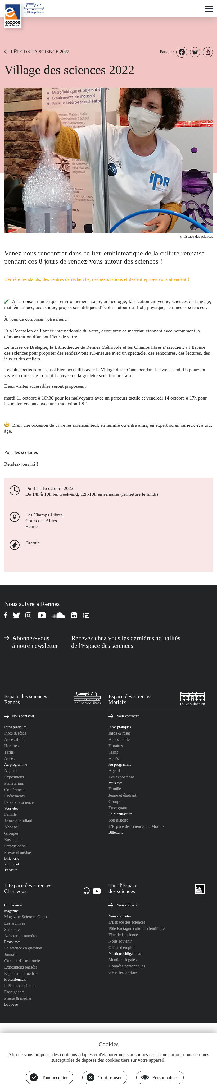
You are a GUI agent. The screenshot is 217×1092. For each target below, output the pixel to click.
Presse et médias (17, 852)
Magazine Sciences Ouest (25, 917)
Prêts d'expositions (19, 985)
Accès (9, 758)
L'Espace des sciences (126, 922)
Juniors (10, 954)
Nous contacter (23, 716)
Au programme (15, 764)
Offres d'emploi (121, 947)
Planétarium (14, 783)
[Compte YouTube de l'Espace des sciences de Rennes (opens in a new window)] (42, 615)
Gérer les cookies (122, 972)
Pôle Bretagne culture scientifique (136, 928)
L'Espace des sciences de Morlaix (136, 826)
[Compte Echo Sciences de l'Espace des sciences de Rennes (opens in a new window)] (86, 615)
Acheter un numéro (20, 936)
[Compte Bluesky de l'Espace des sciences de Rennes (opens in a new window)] (16, 615)
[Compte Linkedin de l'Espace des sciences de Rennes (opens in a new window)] (74, 615)
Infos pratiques (15, 727)
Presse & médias (18, 998)
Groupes (11, 833)
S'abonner (12, 929)
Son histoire (118, 820)
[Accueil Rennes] (12, 15)
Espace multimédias (20, 973)
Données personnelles (126, 966)
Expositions (14, 777)
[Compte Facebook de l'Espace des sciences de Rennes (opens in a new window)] (5, 615)
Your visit (11, 864)
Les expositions (121, 777)
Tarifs (9, 752)
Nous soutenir (120, 941)
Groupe (114, 801)
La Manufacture (120, 814)
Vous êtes (11, 808)
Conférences (14, 789)
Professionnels (15, 979)
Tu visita (10, 870)
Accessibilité (14, 739)
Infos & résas (15, 733)
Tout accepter (55, 1077)
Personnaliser (165, 1077)
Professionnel (15, 846)
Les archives (14, 923)
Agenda (10, 770)
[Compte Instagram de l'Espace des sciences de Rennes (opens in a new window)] (29, 615)
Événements (14, 796)
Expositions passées (20, 967)
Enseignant (13, 839)
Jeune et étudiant (18, 820)
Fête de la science (19, 802)
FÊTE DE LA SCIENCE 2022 (40, 51)
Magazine (11, 911)
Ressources (12, 942)
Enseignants (14, 992)
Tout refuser (110, 1077)
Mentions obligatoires (124, 953)
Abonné (11, 827)
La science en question (23, 948)
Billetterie (11, 858)
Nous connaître (119, 916)
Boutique (11, 1004)
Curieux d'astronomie (22, 960)
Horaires (11, 746)
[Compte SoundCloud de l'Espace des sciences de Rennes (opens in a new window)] (58, 615)
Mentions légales (122, 959)
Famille (10, 814)
